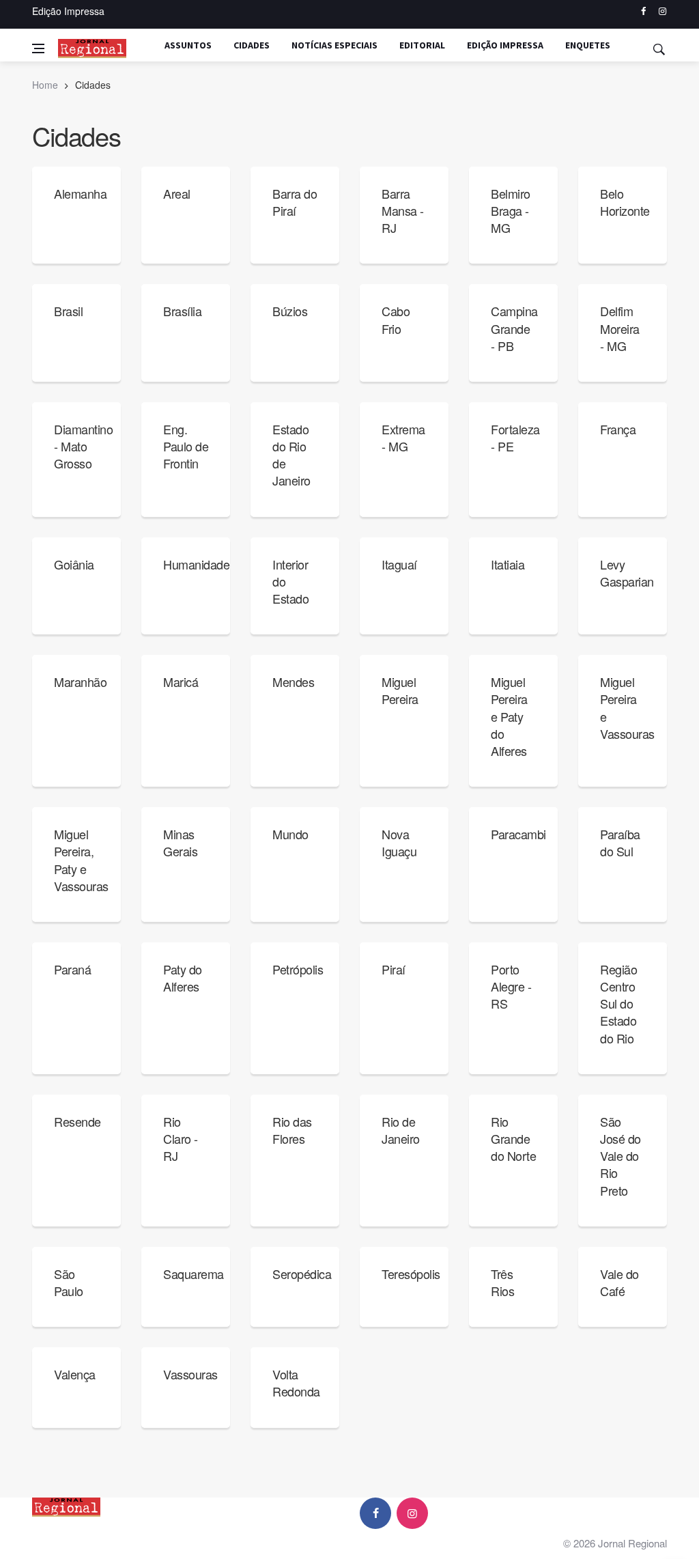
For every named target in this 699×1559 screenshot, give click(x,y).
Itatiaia (507, 564)
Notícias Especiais (334, 45)
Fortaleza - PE (515, 437)
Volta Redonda (296, 1382)
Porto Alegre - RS (511, 986)
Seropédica (301, 1273)
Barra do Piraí (294, 201)
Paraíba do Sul (620, 842)
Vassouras (190, 1374)
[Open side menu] (38, 48)
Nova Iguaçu (399, 842)
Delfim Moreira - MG (620, 328)
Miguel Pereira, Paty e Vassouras (81, 860)
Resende (77, 1121)
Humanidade (196, 564)
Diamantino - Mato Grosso (83, 446)
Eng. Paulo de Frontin (185, 446)
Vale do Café (619, 1282)
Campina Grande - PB (514, 328)
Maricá (180, 681)
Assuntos (188, 45)
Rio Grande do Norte (513, 1138)
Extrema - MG (403, 437)
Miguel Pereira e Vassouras (627, 707)
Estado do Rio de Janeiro (291, 455)
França (618, 429)
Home (45, 85)
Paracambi (518, 834)
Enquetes (587, 45)
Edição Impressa (68, 11)
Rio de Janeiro (401, 1129)
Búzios (289, 311)
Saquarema (193, 1273)
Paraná (72, 969)
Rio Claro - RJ (180, 1138)
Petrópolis (297, 969)
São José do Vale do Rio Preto (620, 1155)
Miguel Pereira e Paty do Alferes (509, 716)
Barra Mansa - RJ (403, 210)
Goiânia (74, 564)
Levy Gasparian (627, 572)
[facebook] (643, 11)
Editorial (422, 45)
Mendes (293, 681)
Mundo (290, 834)
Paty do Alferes (182, 977)
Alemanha (80, 193)
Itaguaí (399, 564)
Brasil (68, 311)
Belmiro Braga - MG (510, 210)
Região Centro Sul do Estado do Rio (618, 1003)
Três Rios (502, 1282)
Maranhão (80, 681)
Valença (75, 1374)
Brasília (182, 311)
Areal (176, 193)
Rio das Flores (292, 1129)
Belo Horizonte (625, 201)
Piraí (393, 969)
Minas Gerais (180, 842)
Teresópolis (411, 1273)
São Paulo (68, 1282)
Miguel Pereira (400, 690)
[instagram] (662, 11)
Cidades (251, 45)
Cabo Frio (396, 319)
